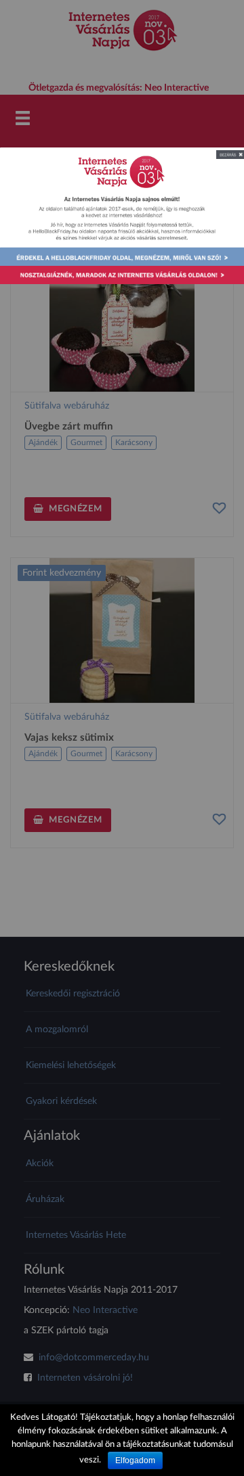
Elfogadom (135, 1460)
